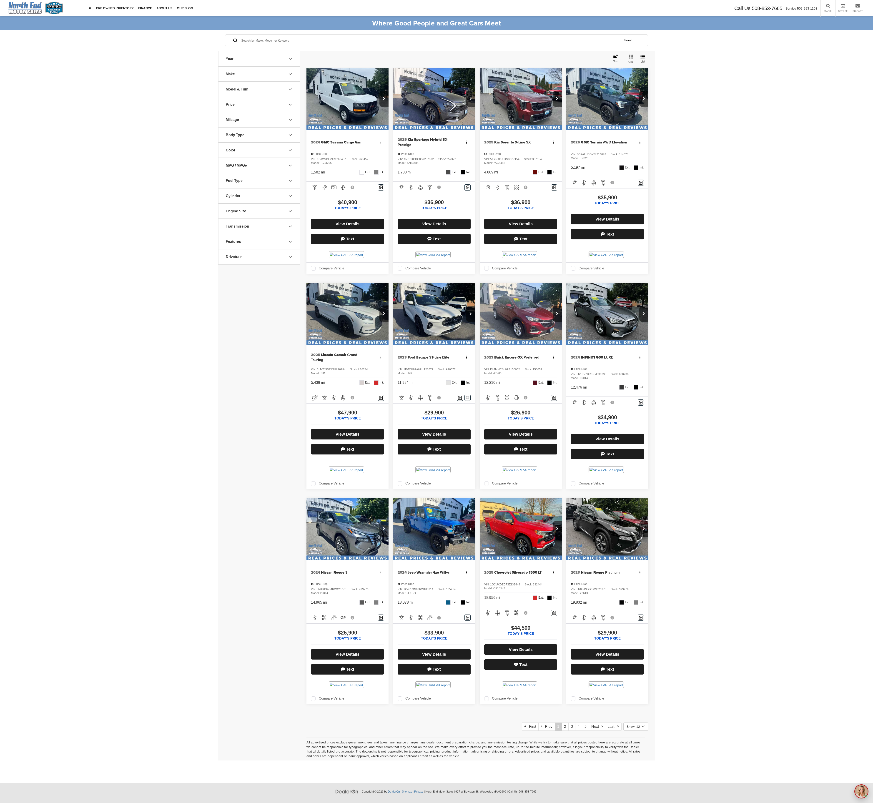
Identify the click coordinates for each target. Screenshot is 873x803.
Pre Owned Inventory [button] (115, 8)
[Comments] (381, 187)
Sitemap (407, 791)
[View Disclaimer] (352, 187)
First (531, 726)
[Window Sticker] (467, 398)
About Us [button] (164, 8)
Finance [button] (145, 8)
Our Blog (185, 8)
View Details (347, 224)
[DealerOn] (347, 791)
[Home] (90, 8)
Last (612, 726)
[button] (384, 99)
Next (596, 726)
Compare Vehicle (331, 268)
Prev (547, 726)
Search (628, 40)
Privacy (418, 791)
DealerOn (394, 791)
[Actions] (380, 142)
